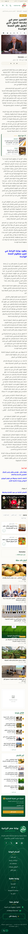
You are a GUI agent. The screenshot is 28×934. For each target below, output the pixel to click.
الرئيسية (25, 11)
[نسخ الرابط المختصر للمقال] (24, 33)
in (14, 33)
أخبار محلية (19, 11)
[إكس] (4, 1)
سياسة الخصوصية (13, 890)
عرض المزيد (13, 749)
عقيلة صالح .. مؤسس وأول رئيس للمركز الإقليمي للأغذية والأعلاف (15, 473)
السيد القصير (14, 515)
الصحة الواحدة (6, 515)
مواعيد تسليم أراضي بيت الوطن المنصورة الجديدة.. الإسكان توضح (15, 620)
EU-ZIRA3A (13, 863)
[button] (3, 930)
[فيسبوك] (2, 1)
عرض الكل (13, 870)
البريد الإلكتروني (20, 805)
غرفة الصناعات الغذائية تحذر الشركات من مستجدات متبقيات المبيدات (16, 640)
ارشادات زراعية (13, 860)
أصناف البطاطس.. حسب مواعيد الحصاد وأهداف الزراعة (14, 579)
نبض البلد (13, 857)
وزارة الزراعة (23, 518)
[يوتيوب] (6, 1)
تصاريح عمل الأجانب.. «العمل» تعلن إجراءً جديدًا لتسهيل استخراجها (14, 599)
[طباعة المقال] (3, 33)
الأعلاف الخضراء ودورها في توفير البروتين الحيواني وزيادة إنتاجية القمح (14, 479)
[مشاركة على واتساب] (10, 33)
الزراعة (20, 515)
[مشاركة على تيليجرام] (7, 33)
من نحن (13, 887)
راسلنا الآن (14, 916)
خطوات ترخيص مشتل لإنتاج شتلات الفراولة (15, 660)
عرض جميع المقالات (20, 555)
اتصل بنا (13, 893)
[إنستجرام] (8, 1)
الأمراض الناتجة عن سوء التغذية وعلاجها (14, 492)
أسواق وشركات (13, 867)
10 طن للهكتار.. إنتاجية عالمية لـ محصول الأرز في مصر (15, 680)
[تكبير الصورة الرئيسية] (14, 44)
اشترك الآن (13, 812)
